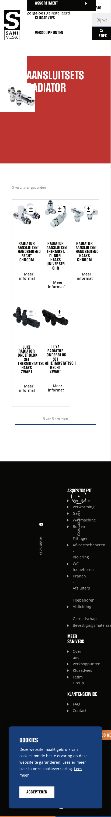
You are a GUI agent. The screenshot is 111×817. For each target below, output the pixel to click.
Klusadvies (74, 670)
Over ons (74, 654)
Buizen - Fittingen (74, 532)
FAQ (74, 704)
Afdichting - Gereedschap (74, 612)
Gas (74, 513)
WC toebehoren (74, 566)
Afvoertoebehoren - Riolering (74, 550)
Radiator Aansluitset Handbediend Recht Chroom (29, 252)
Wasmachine (74, 520)
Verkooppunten (74, 663)
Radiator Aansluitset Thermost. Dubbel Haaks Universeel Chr (57, 256)
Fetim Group (74, 679)
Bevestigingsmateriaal (74, 625)
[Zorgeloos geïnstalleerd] (12, 25)
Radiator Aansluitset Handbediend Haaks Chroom (87, 252)
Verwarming (74, 506)
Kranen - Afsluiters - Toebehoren (74, 588)
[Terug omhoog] (79, 496)
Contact (74, 710)
